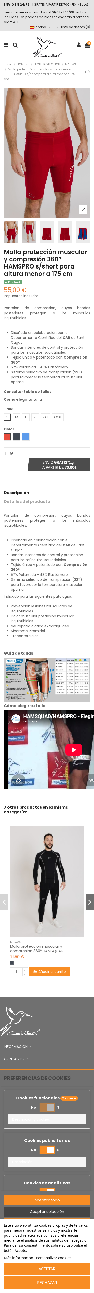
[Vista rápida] (50, 935)
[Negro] (12, 963)
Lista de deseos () (75, 27)
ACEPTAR (47, 1269)
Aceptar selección (47, 1211)
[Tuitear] (11, 453)
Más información (18, 1257)
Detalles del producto (27, 501)
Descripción (16, 493)
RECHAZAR (47, 1282)
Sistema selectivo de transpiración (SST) (46, 372)
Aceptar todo (47, 1200)
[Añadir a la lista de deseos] (43, 935)
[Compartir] (6, 453)
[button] (47, 1119)
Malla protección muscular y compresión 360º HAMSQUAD (36, 948)
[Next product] (89, 71)
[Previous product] (86, 71)
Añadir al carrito (52, 971)
